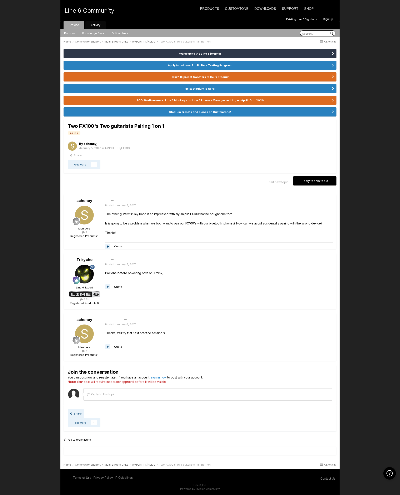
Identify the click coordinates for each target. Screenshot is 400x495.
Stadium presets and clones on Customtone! (200, 112)
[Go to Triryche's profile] (84, 274)
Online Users (120, 33)
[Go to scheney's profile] (72, 146)
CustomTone (237, 8)
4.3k (86, 299)
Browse (74, 25)
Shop (309, 8)
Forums (69, 33)
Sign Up (328, 19)
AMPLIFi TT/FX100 (117, 148)
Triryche (84, 259)
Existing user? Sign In (300, 19)
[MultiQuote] (107, 246)
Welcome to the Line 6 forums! (200, 53)
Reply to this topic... (103, 394)
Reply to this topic (315, 181)
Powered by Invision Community (200, 488)
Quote (118, 246)
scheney (90, 143)
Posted (120, 205)
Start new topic (278, 182)
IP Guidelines (124, 477)
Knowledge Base (93, 33)
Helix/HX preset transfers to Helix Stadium (200, 77)
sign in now (158, 377)
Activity (95, 25)
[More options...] (113, 200)
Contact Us (327, 478)
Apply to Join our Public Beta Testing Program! (200, 65)
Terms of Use (82, 477)
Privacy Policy (103, 477)
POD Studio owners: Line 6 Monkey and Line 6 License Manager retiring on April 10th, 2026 (200, 100)
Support (290, 8)
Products (209, 8)
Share (77, 155)
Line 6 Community (89, 10)
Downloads (265, 8)
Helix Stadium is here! (200, 88)
